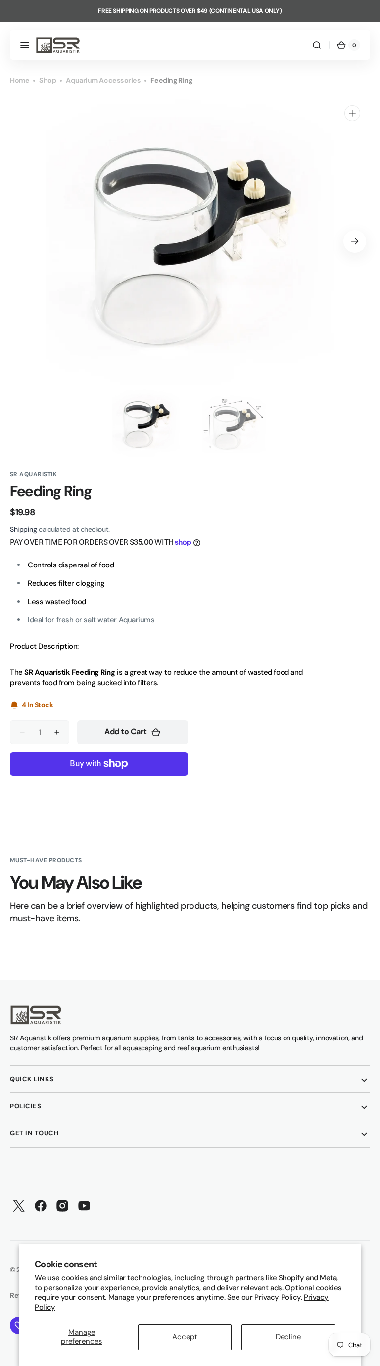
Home (19, 80)
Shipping (23, 529)
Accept (184, 1337)
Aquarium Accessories (103, 80)
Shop (47, 80)
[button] (25, 45)
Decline (288, 1337)
